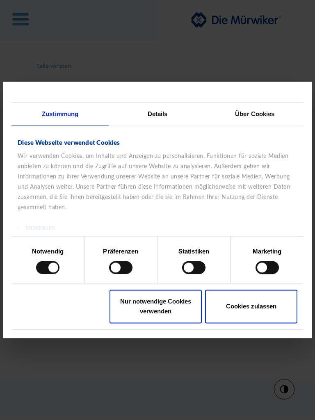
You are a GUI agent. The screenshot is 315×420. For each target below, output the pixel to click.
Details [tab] (158, 113)
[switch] (120, 267)
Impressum (40, 228)
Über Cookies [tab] (254, 113)
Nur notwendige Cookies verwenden (155, 306)
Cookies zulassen (251, 306)
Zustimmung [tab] (60, 113)
